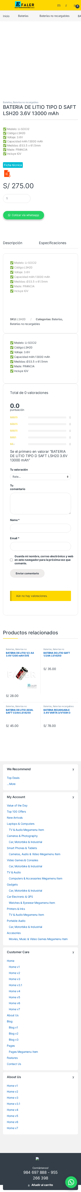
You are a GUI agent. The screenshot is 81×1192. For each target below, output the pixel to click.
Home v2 (14, 973)
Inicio (6, 15)
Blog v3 (13, 1039)
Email (14, 538)
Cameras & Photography (22, 835)
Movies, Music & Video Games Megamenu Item (38, 939)
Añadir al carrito (42, 1185)
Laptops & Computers (20, 823)
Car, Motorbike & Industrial (25, 842)
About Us (12, 1015)
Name (15, 520)
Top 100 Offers (16, 811)
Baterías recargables (63, 706)
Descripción (12, 243)
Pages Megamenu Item (23, 1051)
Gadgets (12, 884)
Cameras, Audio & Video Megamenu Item (34, 854)
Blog (9, 1021)
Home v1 (14, 966)
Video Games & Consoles (22, 860)
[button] (71, 1182)
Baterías (23, 15)
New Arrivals (15, 817)
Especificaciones (52, 243)
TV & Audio (14, 872)
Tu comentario (17, 487)
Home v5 (14, 997)
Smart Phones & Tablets (22, 848)
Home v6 (14, 1003)
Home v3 (14, 979)
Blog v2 (13, 1033)
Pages (11, 1045)
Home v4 (14, 991)
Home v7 (14, 1009)
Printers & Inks (16, 908)
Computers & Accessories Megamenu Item (35, 878)
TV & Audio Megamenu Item (26, 829)
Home (10, 960)
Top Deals (13, 777)
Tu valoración (19, 469)
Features (12, 1057)
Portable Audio (16, 920)
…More (11, 784)
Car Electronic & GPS (20, 896)
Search (59, 5)
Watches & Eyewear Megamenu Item (32, 902)
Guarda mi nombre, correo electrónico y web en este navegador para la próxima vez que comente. (44, 560)
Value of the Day (17, 805)
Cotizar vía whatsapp (25, 215)
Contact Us (14, 1064)
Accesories (14, 933)
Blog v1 (13, 1027)
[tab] (12, 244)
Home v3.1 (15, 985)
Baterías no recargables (54, 15)
